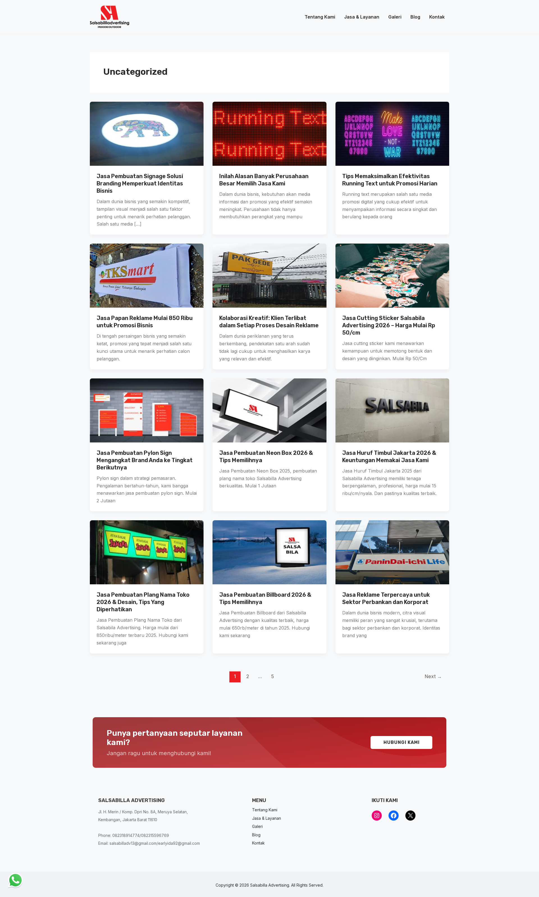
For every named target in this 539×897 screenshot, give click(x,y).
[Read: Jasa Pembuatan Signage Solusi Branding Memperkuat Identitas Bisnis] (147, 133)
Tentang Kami (320, 17)
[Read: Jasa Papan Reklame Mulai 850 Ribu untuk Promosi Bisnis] (147, 275)
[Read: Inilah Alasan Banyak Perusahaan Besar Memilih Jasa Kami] (269, 133)
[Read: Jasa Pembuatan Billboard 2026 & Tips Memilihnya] (269, 552)
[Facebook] (394, 815)
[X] (410, 815)
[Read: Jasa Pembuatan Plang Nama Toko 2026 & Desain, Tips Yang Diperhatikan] (147, 552)
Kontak (437, 17)
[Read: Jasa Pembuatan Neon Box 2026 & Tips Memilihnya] (269, 410)
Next (433, 676)
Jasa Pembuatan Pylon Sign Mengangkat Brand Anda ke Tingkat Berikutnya (145, 460)
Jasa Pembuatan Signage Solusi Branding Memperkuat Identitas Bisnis (140, 183)
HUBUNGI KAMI (401, 742)
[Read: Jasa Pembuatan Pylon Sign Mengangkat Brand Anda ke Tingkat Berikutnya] (147, 410)
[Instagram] (377, 815)
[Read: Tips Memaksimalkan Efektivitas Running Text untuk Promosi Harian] (392, 133)
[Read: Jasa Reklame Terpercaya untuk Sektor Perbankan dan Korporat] (392, 552)
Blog (415, 17)
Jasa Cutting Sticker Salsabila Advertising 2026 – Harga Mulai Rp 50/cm (388, 325)
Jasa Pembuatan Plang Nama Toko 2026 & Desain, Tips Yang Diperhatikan (143, 602)
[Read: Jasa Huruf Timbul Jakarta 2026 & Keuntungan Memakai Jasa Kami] (392, 410)
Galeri (394, 17)
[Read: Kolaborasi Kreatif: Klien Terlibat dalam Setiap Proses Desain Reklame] (269, 275)
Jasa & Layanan (361, 17)
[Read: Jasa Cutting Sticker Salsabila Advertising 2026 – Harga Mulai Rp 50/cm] (392, 275)
